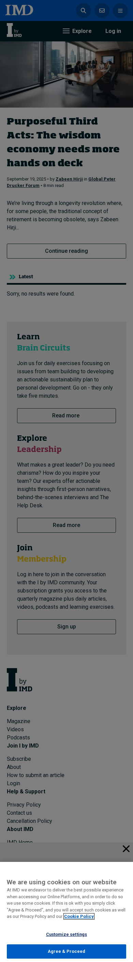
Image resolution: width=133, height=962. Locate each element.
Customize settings (66, 934)
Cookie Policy (79, 916)
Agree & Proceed (67, 951)
